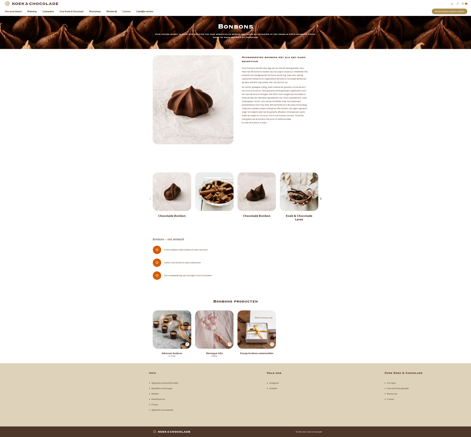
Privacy (154, 404)
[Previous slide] (150, 199)
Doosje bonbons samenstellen (256, 353)
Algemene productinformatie (164, 383)
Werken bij (392, 393)
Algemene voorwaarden (162, 410)
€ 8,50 (214, 356)
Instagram (274, 383)
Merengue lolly (214, 353)
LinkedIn (273, 388)
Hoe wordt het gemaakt (398, 388)
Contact (390, 399)
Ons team (391, 383)
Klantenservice (158, 399)
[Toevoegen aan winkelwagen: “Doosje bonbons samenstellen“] (272, 344)
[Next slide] (321, 199)
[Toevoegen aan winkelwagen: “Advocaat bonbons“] (187, 344)
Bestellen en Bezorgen (161, 388)
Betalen (155, 393)
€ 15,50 (172, 356)
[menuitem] (13, 11)
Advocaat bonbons (172, 353)
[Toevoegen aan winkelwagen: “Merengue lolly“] (230, 344)
